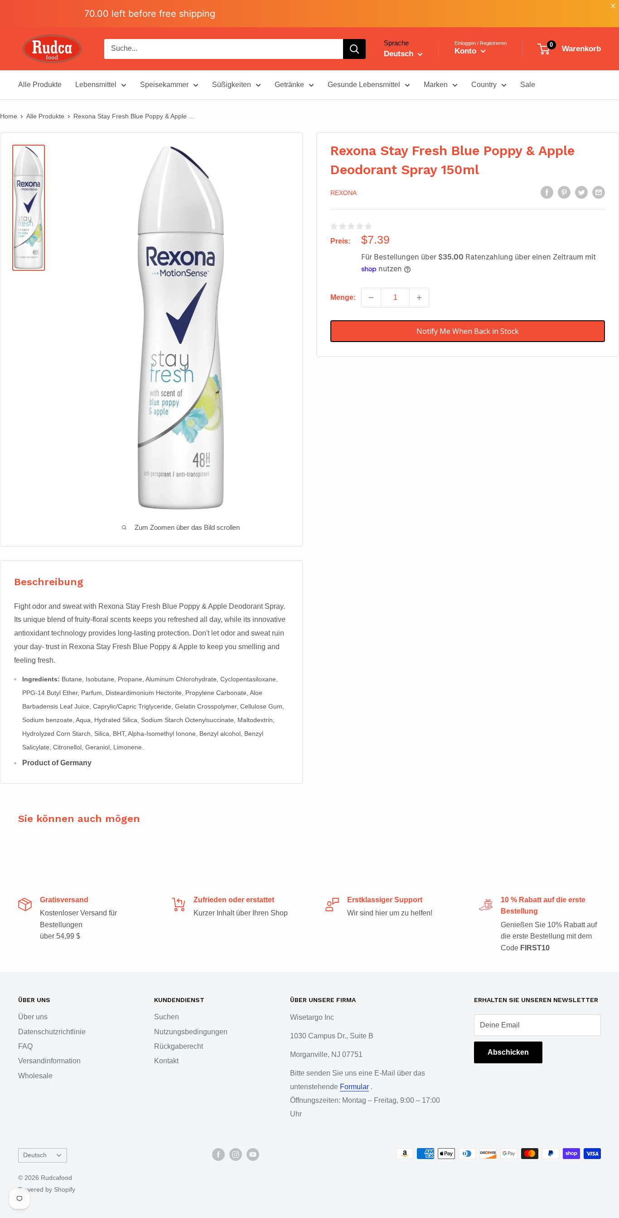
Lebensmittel (95, 84)
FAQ (25, 1046)
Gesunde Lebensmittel (364, 84)
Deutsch (35, 1155)
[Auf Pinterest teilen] (564, 192)
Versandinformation (49, 1061)
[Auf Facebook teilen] (547, 192)
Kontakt (166, 1061)
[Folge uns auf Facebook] (218, 1154)
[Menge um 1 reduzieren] (371, 297)
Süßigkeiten (231, 84)
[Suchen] (354, 49)
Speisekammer (164, 84)
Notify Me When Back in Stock (467, 331)
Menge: (343, 297)
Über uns (33, 1017)
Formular (354, 1087)
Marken (436, 84)
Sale (527, 84)
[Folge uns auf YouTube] (253, 1154)
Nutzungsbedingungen (190, 1032)
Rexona (343, 192)
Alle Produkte (40, 84)
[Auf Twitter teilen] (581, 192)
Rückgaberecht (178, 1046)
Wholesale (35, 1076)
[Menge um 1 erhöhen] (419, 297)
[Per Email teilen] (598, 192)
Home (8, 116)
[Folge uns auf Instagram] (235, 1154)
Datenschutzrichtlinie (52, 1032)
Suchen (166, 1017)
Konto (467, 51)
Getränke (289, 84)
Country (484, 84)
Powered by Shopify (46, 1189)
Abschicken (508, 1052)
